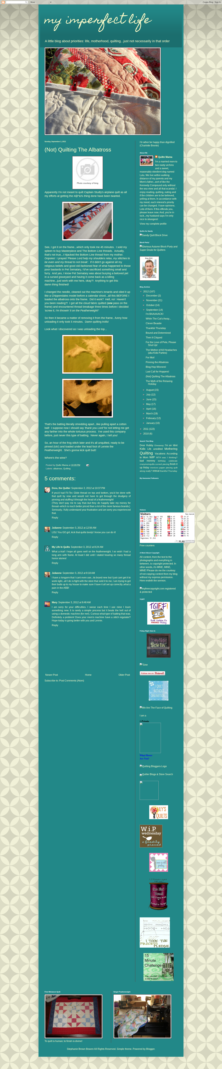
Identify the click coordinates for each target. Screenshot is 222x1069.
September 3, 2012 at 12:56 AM (79, 527)
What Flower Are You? (146, 757)
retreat (156, 471)
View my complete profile (153, 223)
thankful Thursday (168, 471)
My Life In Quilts (61, 547)
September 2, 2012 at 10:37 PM (88, 488)
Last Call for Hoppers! (157, 371)
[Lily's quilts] (158, 818)
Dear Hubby (146, 445)
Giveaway (159, 445)
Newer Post (51, 675)
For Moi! (150, 357)
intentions (154, 468)
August (150, 390)
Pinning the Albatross (157, 362)
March (149, 413)
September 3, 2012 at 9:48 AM (74, 602)
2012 (146, 291)
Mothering (170, 448)
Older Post (124, 675)
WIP (152, 457)
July (148, 394)
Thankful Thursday (156, 328)
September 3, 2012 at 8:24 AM (87, 547)
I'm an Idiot (171, 445)
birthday (162, 461)
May (148, 404)
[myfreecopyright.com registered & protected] (158, 592)
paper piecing (166, 467)
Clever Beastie (154, 323)
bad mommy (147, 460)
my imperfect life (98, 20)
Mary (54, 602)
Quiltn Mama (165, 157)
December (152, 295)
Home (88, 675)
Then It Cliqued (154, 337)
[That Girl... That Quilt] (158, 699)
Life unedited (154, 449)
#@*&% (78, 195)
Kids (142, 448)
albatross (57, 468)
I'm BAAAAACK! (154, 314)
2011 (146, 429)
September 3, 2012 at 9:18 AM (79, 573)
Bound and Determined (158, 333)
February (151, 418)
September (152, 310)
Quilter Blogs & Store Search (157, 774)
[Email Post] (87, 465)
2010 (146, 433)
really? (149, 471)
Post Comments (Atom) (71, 680)
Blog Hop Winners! (156, 367)
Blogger (150, 1049)
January (150, 423)
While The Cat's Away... (158, 318)
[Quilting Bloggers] (153, 766)
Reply (55, 517)
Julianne (57, 527)
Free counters (147, 545)
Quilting (67, 468)
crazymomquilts (147, 464)
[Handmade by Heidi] (159, 657)
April (149, 409)
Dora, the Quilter (61, 488)
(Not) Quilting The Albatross (160, 376)
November (152, 300)
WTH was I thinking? (167, 457)
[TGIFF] (158, 623)
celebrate (173, 461)
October (150, 305)
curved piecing (162, 464)
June (149, 399)
